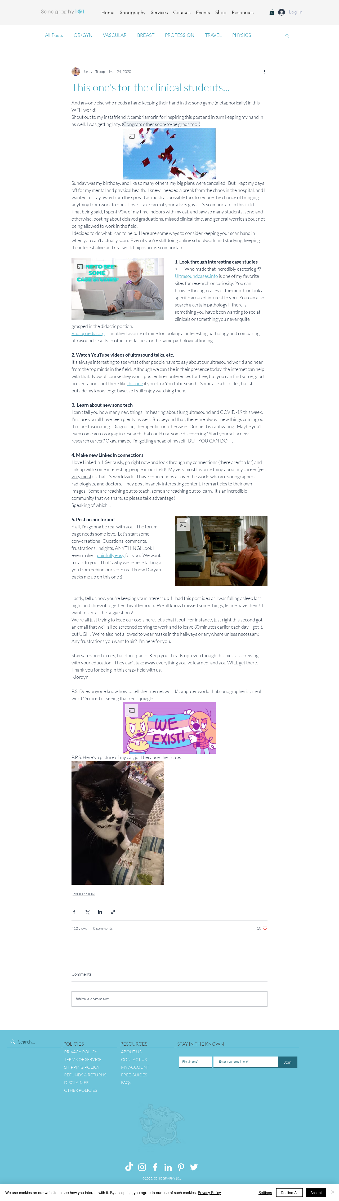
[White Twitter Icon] (194, 1167)
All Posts (54, 35)
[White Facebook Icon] (155, 1167)
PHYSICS (241, 35)
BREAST (145, 35)
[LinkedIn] (168, 1167)
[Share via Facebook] (74, 911)
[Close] (332, 1192)
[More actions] (264, 71)
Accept (316, 1192)
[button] (242, 11)
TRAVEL (213, 35)
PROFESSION (179, 35)
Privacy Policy (209, 1192)
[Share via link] (112, 911)
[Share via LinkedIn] (99, 911)
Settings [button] (265, 1192)
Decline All (289, 1192)
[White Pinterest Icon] (181, 1167)
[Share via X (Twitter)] (87, 911)
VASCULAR (115, 35)
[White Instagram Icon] (142, 1167)
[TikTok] (129, 1167)
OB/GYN (83, 35)
